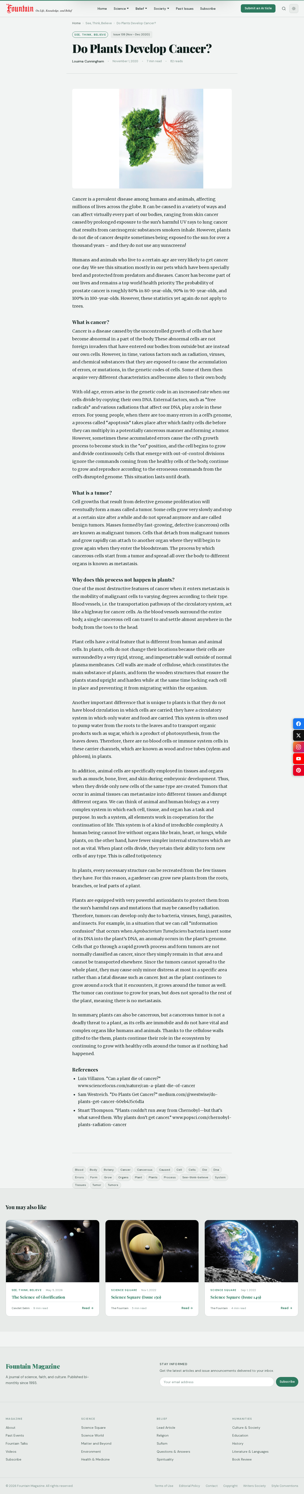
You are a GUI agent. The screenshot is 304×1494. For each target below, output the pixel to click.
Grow (108, 1177)
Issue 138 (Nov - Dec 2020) (131, 34)
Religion (163, 1435)
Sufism (162, 1443)
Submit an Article (258, 8)
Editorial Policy (189, 1486)
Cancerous (144, 1170)
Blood (79, 1170)
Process (170, 1177)
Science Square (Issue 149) (235, 1297)
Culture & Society (246, 1427)
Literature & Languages (250, 1451)
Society (160, 8)
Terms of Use (164, 1486)
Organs (123, 1177)
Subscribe (208, 8)
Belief (140, 8)
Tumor (96, 1185)
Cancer (125, 1170)
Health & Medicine (95, 1459)
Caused (164, 1170)
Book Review (242, 1459)
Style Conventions (284, 1486)
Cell (179, 1170)
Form (93, 1177)
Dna (216, 1170)
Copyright (230, 1486)
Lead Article (166, 1427)
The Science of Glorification (38, 1297)
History (237, 1443)
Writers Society (254, 1486)
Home (102, 8)
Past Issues (185, 8)
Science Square (93, 1427)
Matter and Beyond (96, 1443)
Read (86, 1308)
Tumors (113, 1185)
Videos (11, 1451)
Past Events (15, 1435)
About (10, 1427)
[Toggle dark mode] (293, 8)
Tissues (80, 1185)
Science (120, 8)
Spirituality (165, 1459)
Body (93, 1170)
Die (204, 1170)
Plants (153, 1177)
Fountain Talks (17, 1443)
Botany (109, 1170)
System (220, 1177)
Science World (92, 1435)
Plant (138, 1177)
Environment (91, 1451)
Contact (212, 1486)
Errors (79, 1177)
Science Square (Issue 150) (136, 1297)
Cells (192, 1170)
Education (240, 1435)
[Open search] (283, 8)
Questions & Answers (173, 1451)
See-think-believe (195, 1177)
